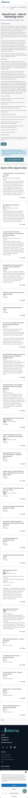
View (20, 197)
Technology (21, 20)
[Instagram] (3, 747)
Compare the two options (7, 759)
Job (7, 7)
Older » (2, 720)
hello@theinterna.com (6, 742)
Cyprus (4, 20)
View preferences (14, 793)
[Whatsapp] (7, 747)
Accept (14, 785)
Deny (14, 789)
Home (3, 7)
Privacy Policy (14, 796)
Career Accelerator (5, 754)
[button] (26, 772)
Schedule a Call (4, 737)
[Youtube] (15, 747)
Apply (3, 144)
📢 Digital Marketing (11, 20)
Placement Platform (6, 757)
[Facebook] (11, 747)
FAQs (2, 762)
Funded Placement (5, 769)
